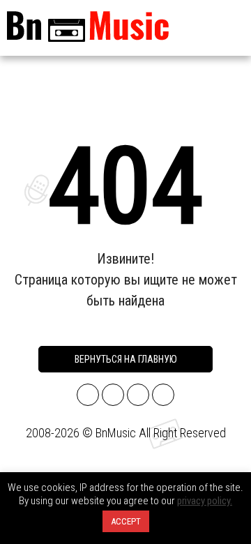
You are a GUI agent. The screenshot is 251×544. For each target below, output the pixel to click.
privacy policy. (204, 500)
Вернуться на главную (126, 359)
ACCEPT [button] (126, 521)
